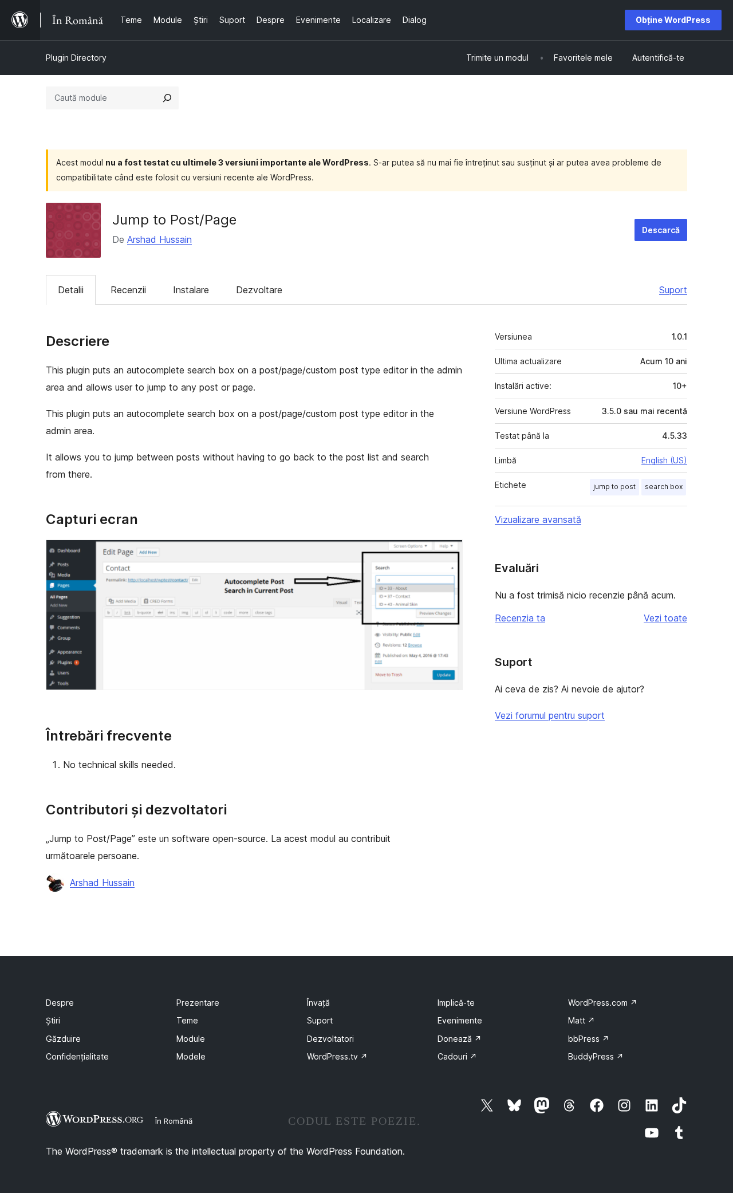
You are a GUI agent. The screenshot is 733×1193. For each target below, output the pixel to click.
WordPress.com (602, 1002)
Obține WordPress (673, 20)
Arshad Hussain (159, 239)
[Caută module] (167, 97)
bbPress (588, 1039)
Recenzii (128, 290)
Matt (581, 1020)
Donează (460, 1039)
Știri (53, 1020)
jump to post (614, 486)
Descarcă (661, 230)
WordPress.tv (337, 1056)
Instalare (191, 290)
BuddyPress (596, 1056)
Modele (191, 1056)
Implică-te (456, 1002)
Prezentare (197, 1002)
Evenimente (460, 1020)
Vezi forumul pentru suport (550, 715)
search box (664, 486)
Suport (673, 290)
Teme (187, 1020)
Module (190, 1039)
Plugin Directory (76, 57)
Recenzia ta (520, 618)
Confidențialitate (77, 1056)
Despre (60, 1002)
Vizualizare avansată (538, 519)
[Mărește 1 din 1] (447, 555)
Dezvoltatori (330, 1039)
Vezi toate (665, 618)
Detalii (71, 290)
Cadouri (457, 1056)
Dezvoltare (259, 290)
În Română (173, 1120)
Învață (318, 1002)
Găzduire (63, 1039)
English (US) (664, 460)
